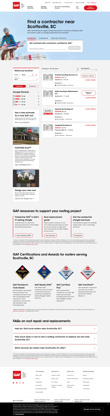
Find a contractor (90, 8)
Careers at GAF (55, 375)
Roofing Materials (30, 7)
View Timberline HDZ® (24, 235)
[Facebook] (13, 383)
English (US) (57, 2)
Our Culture (54, 382)
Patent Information (72, 378)
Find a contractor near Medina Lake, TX (42, 400)
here (14, 311)
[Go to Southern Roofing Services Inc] (48, 77)
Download (78, 235)
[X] (16, 383)
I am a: (91, 2)
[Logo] (18, 9)
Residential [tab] (31, 38)
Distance (16, 78)
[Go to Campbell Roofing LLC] (48, 127)
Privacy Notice (19, 414)
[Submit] (36, 74)
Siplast (85, 375)
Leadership (39, 382)
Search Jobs (54, 378)
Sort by (78, 69)
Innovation (39, 385)
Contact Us (70, 375)
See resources (50, 235)
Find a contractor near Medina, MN (62, 400)
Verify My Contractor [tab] (58, 38)
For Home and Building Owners (62, 7)
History (37, 378)
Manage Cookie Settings (92, 409)
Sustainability (39, 392)
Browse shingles (80, 2)
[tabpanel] (55, 46)
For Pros (77, 7)
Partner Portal (68, 2)
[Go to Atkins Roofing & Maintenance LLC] (48, 93)
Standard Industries (41, 388)
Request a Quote (88, 76)
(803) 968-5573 (91, 109)
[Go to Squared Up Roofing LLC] (48, 111)
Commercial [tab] (43, 38)
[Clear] (33, 74)
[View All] (62, 83)
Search (47, 2)
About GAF (39, 375)
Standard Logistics (88, 378)
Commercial (32, 86)
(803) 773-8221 (91, 80)
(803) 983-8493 (91, 98)
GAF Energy (86, 382)
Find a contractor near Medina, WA (82, 400)
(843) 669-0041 (91, 125)
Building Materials (44, 7)
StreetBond (86, 385)
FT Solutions (86, 388)
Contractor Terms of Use (31, 244)
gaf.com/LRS (21, 311)
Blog (68, 382)
